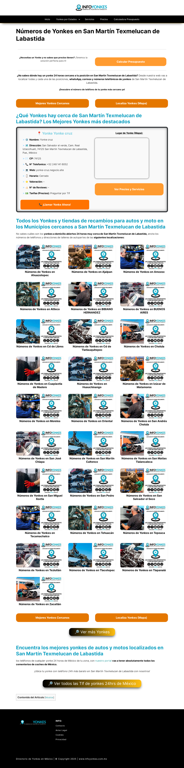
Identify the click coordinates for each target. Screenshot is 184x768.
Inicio (47, 19)
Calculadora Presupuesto (126, 19)
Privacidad (61, 739)
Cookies (60, 735)
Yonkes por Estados (66, 19)
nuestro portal (103, 660)
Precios (104, 19)
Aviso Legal (61, 730)
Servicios (89, 19)
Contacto (60, 725)
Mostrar (49, 697)
